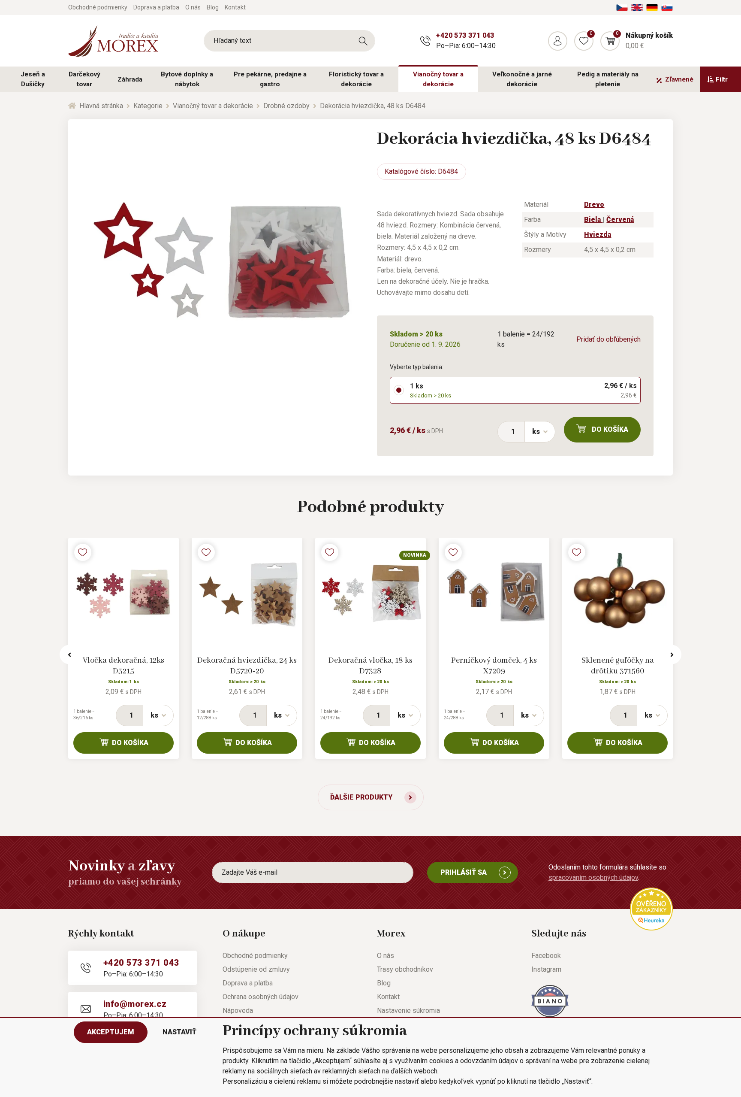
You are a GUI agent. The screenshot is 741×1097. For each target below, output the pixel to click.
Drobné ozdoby (286, 106)
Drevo (594, 204)
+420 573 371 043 (465, 35)
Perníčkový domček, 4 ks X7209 (494, 665)
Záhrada (129, 79)
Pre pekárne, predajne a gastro (270, 79)
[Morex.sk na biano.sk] (550, 1001)
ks (536, 431)
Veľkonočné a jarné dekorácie (522, 79)
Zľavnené (679, 79)
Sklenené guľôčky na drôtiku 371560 (617, 665)
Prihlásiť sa (463, 872)
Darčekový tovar (84, 79)
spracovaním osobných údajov (593, 877)
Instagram (546, 969)
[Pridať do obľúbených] (82, 552)
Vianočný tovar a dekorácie (438, 79)
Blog (213, 7)
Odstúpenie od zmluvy (256, 969)
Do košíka (610, 429)
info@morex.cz (134, 1004)
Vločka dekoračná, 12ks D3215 (123, 665)
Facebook (546, 956)
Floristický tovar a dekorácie (356, 79)
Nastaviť (179, 1032)
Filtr (722, 79)
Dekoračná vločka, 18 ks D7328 (370, 665)
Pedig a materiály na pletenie (608, 79)
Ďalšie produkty (361, 797)
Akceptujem (110, 1032)
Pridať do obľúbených (608, 339)
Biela (593, 219)
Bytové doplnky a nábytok (187, 79)
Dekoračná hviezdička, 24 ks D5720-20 (247, 665)
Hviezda (597, 234)
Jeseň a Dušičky (33, 79)
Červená (620, 219)
